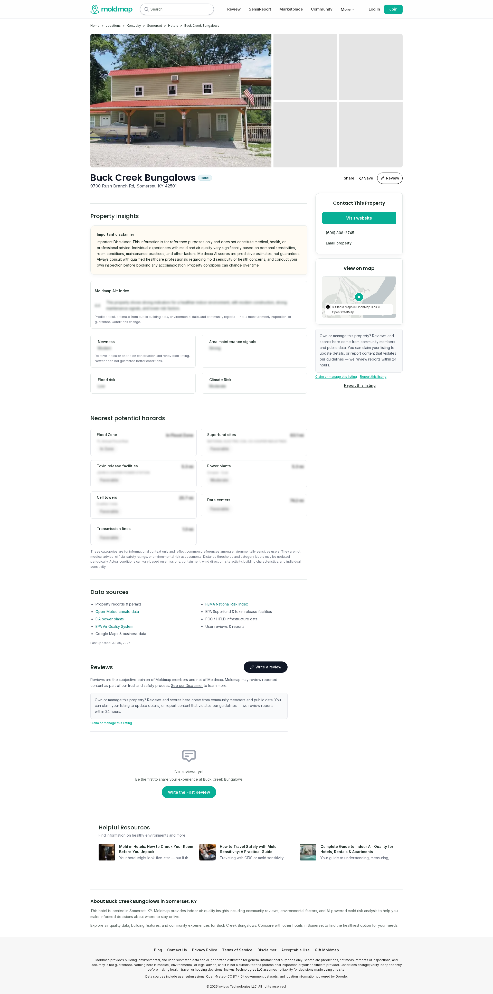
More (345, 9)
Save (368, 178)
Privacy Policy (204, 950)
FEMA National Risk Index (226, 604)
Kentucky (134, 25)
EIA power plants (110, 619)
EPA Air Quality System (114, 626)
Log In (374, 9)
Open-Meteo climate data (117, 611)
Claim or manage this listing (336, 376)
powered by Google (331, 976)
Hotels (173, 25)
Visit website (359, 218)
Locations (113, 25)
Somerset (154, 25)
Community (322, 9)
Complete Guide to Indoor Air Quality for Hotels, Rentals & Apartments (356, 849)
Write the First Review (189, 792)
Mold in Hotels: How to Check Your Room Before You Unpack (156, 849)
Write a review (268, 667)
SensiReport (260, 9)
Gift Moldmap (327, 950)
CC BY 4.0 (235, 976)
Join (393, 9)
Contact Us (177, 950)
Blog (158, 950)
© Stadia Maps (342, 307)
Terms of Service (237, 950)
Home (95, 25)
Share (349, 178)
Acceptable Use (295, 950)
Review (234, 9)
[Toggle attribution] (328, 307)
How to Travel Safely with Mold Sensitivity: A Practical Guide (248, 849)
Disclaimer (267, 950)
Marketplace (291, 9)
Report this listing (373, 376)
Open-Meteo (216, 976)
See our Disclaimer (187, 685)
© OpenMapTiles (365, 307)
